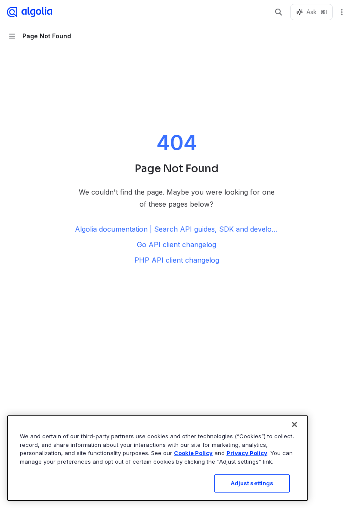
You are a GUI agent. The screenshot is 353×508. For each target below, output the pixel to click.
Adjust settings (252, 483)
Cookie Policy (193, 452)
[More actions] (342, 12)
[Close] (294, 424)
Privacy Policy (246, 452)
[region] (157, 458)
